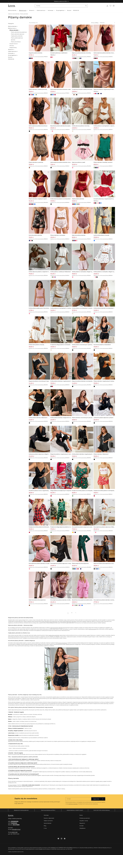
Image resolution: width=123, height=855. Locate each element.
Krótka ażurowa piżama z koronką (80, 125)
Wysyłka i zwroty (84, 820)
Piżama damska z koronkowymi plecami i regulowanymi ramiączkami (82, 417)
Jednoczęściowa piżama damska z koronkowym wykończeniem (60, 162)
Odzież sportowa (12, 51)
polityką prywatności (73, 803)
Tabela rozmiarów (48, 820)
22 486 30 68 (13, 832)
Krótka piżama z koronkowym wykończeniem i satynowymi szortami (82, 345)
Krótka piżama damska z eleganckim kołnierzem (60, 417)
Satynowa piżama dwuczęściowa (37, 600)
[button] (12, 10)
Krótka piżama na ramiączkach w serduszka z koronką (60, 308)
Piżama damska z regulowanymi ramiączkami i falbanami (104, 381)
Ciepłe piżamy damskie (16, 36)
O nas (45, 828)
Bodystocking (13, 47)
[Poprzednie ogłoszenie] (8, 1)
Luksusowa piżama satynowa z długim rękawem (39, 454)
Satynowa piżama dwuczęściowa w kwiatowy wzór (104, 563)
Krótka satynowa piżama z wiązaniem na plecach (39, 272)
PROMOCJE (11, 59)
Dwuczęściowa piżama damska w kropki (39, 563)
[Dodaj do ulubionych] (48, 26)
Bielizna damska (12, 26)
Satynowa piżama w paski (78, 162)
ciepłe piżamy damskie (53, 635)
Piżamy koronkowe (15, 41)
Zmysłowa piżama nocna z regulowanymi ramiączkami (39, 490)
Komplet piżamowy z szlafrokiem (58, 53)
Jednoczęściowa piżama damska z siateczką (61, 89)
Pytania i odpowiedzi (49, 818)
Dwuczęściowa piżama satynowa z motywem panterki (60, 563)
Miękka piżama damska (78, 198)
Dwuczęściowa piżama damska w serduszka (104, 600)
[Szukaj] (86, 5)
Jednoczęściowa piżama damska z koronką (104, 53)
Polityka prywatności (85, 818)
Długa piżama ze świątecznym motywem (60, 490)
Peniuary (12, 45)
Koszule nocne (13, 43)
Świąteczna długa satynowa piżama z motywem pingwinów (60, 527)
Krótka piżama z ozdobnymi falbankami (60, 271)
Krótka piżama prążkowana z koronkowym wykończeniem (39, 308)
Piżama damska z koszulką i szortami (103, 162)
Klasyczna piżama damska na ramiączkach (82, 381)
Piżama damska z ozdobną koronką (38, 89)
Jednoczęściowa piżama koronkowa (38, 125)
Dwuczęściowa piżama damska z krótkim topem (61, 600)
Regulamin (82, 823)
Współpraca (82, 828)
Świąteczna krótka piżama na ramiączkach (82, 490)
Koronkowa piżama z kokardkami (102, 344)
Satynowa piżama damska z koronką (81, 53)
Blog (45, 825)
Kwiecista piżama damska (35, 235)
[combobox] (61, 5)
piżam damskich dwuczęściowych (50, 621)
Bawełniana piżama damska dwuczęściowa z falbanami (60, 126)
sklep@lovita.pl (16, 829)
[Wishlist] (110, 5)
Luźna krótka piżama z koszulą (101, 235)
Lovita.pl (12, 851)
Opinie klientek (47, 823)
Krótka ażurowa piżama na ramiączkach (60, 198)
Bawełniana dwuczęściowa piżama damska (82, 600)
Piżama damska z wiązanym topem (38, 198)
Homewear (11, 53)
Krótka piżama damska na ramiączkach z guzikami (104, 308)
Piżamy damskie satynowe (17, 34)
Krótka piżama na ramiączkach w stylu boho (104, 126)
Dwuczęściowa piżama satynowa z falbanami (104, 527)
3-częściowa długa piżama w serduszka (60, 344)
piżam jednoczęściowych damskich (68, 621)
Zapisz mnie (96, 799)
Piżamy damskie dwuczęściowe (19, 32)
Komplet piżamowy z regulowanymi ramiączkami (104, 199)
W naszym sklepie (12, 785)
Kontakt (81, 825)
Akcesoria (10, 49)
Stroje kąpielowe (12, 55)
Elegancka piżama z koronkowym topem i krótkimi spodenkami (39, 381)
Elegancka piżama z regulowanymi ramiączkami (60, 454)
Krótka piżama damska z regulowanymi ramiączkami (60, 381)
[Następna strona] (75, 612)
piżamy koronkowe (62, 642)
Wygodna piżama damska (35, 53)
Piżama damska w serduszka (57, 235)
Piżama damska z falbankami (101, 454)
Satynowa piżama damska (78, 235)
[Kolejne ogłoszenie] (114, 1)
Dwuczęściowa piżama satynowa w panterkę (82, 527)
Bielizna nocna (11, 28)
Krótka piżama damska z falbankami (38, 417)
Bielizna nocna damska (13, 13)
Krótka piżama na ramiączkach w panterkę (82, 308)
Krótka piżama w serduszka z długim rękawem (82, 272)
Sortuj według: (94, 22)
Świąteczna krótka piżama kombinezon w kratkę (39, 527)
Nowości (10, 57)
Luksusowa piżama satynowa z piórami (103, 417)
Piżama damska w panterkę (36, 162)
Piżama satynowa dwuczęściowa (80, 563)
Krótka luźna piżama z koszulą (36, 344)
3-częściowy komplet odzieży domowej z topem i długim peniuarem (82, 89)
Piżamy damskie (14, 30)
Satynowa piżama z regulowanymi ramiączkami (104, 89)
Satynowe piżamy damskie (56, 627)
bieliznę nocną (92, 629)
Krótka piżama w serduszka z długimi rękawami (104, 272)
